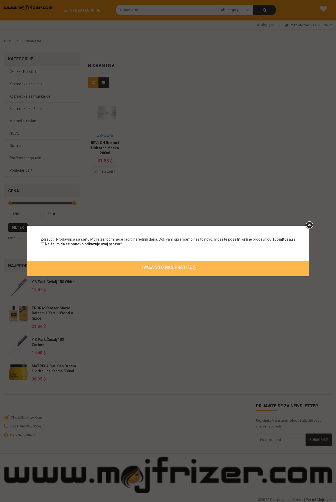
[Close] (309, 225)
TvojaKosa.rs (284, 239)
